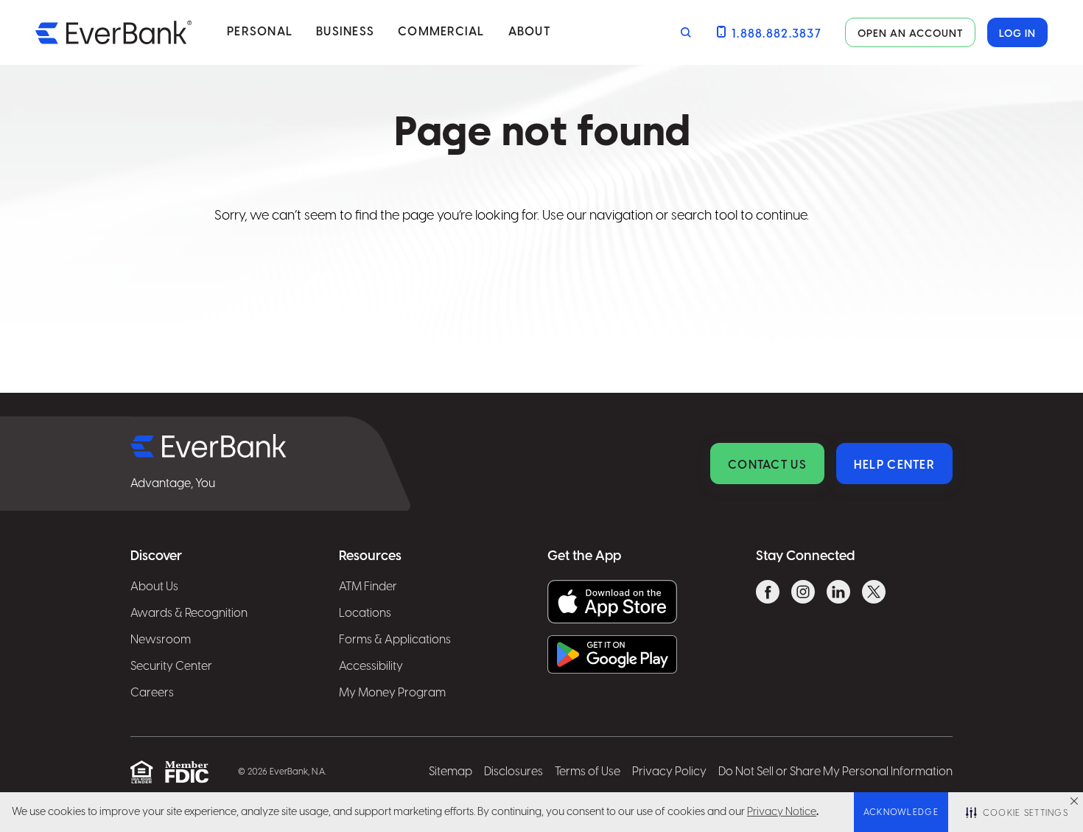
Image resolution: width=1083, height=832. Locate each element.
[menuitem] (259, 32)
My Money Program (392, 693)
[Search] (683, 32)
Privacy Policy (669, 772)
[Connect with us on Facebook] (767, 594)
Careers (152, 693)
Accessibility (371, 666)
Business (345, 32)
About (529, 32)
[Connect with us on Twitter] (874, 594)
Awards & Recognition (189, 613)
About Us (154, 587)
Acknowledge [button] (901, 812)
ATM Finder (368, 587)
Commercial (441, 32)
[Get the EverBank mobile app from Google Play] (612, 654)
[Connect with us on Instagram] (803, 594)
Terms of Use (587, 772)
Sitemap (450, 772)
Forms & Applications (395, 640)
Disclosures (513, 772)
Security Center (171, 666)
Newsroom (160, 640)
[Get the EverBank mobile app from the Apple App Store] (612, 601)
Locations (365, 613)
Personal (259, 32)
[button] (1074, 801)
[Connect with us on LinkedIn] (838, 594)
